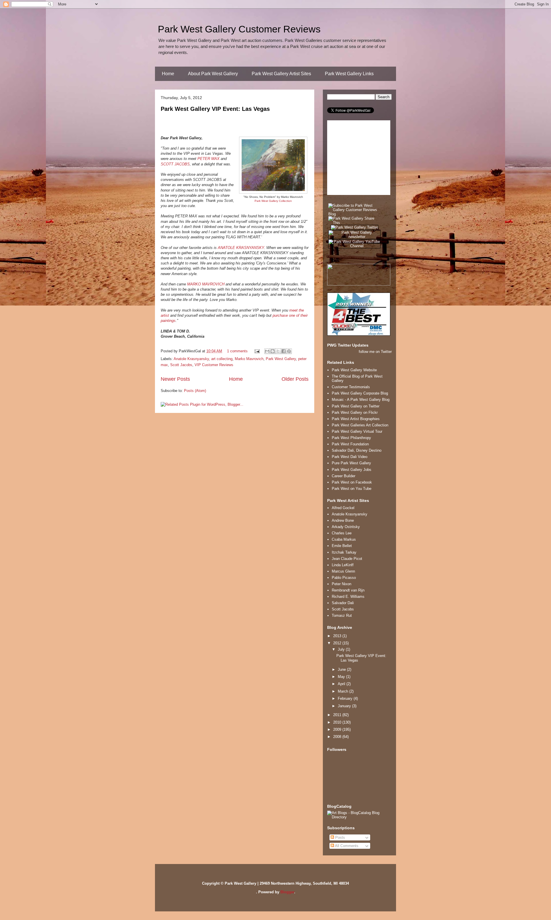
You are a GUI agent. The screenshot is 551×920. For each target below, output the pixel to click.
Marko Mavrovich (249, 359)
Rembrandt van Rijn (348, 590)
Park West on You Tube (351, 488)
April (342, 684)
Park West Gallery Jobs (351, 469)
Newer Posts (175, 379)
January (345, 706)
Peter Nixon (341, 584)
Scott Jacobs (181, 365)
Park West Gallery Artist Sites (281, 73)
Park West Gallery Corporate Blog (360, 393)
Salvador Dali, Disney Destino (356, 450)
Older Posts (295, 379)
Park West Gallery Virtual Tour (357, 431)
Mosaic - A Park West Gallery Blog (360, 399)
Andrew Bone (343, 520)
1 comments (237, 351)
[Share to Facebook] (283, 351)
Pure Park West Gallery (351, 463)
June (342, 669)
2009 (337, 729)
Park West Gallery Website (354, 370)
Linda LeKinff (343, 565)
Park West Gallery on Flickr (355, 412)
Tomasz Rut (342, 615)
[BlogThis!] (273, 351)
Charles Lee (342, 533)
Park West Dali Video (349, 457)
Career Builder (343, 476)
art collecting (221, 359)
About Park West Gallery (213, 73)
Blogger (287, 892)
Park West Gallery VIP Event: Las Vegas (215, 109)
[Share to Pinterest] (289, 351)
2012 (337, 643)
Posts (339, 837)
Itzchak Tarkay (344, 552)
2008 (337, 737)
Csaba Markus (344, 539)
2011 (337, 715)
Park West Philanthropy (351, 438)
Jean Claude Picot (347, 558)
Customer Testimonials (351, 387)
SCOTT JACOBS (175, 164)
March (343, 691)
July (342, 649)
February (346, 698)
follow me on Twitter (375, 351)
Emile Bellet (342, 546)
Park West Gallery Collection (273, 200)
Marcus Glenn (343, 571)
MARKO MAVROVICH (205, 284)
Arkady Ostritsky (346, 527)
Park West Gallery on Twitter (355, 406)
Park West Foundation (350, 444)
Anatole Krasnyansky (191, 359)
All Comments (346, 846)
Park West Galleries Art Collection (360, 425)
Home (168, 73)
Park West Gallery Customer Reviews (239, 29)
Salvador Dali (343, 603)
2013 (337, 636)
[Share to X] (278, 351)
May (342, 676)
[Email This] (267, 351)
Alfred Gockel (343, 508)
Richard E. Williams (348, 596)
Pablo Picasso (344, 577)
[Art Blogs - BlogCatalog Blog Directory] (359, 817)
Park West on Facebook (352, 482)
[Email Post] (257, 351)
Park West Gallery (281, 359)
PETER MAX (208, 158)
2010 (337, 722)
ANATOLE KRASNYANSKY (241, 248)
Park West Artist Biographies (356, 419)
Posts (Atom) (195, 391)
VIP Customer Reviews (214, 365)
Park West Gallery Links (349, 73)
